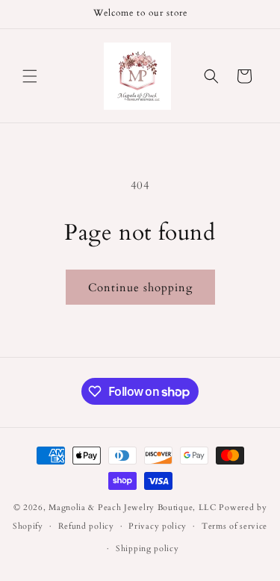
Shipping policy (147, 548)
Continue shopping (140, 287)
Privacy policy (157, 526)
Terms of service (234, 526)
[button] (29, 76)
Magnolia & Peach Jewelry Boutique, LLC (133, 507)
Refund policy (86, 526)
